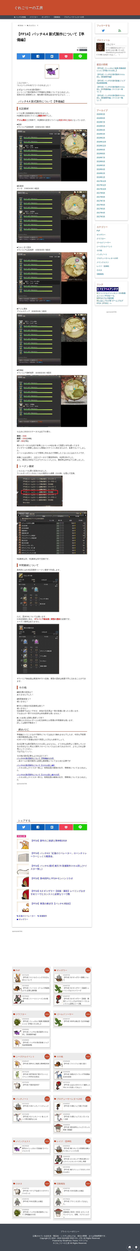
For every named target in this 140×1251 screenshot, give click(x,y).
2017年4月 (101, 213)
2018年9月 (101, 150)
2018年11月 (101, 146)
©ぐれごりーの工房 (61, 1243)
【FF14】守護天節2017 (30, 1085)
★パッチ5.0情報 (20, 17)
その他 (99, 250)
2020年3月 (101, 114)
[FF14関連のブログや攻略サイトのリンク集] (105, 298)
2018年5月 (101, 165)
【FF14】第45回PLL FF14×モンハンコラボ (52, 878)
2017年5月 (101, 209)
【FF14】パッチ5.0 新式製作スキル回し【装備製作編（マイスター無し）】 (111, 97)
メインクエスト (103, 262)
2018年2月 (101, 173)
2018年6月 (101, 161)
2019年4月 (101, 130)
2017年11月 (101, 185)
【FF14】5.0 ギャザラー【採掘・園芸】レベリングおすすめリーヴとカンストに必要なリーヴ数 (76, 1001)
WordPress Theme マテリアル (75, 1241)
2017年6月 (101, 205)
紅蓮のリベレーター (26, 916)
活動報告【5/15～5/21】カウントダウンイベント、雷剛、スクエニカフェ (76, 1214)
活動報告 (57, 17)
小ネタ (99, 270)
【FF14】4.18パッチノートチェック (35, 1106)
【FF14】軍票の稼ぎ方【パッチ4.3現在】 (51, 903)
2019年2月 (101, 138)
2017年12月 (101, 181)
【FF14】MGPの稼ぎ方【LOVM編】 (76, 1021)
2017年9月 (101, 193)
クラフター (34, 17)
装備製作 (42, 916)
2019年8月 (101, 118)
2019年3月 (101, 134)
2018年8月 (101, 154)
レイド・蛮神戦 (103, 266)
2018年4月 (101, 169)
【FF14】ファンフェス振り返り (75, 1064)
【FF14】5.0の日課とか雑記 (32, 1201)
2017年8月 (101, 197)
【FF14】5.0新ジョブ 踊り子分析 (75, 1106)
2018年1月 (101, 177)
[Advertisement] (35, 800)
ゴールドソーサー (104, 242)
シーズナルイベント (104, 246)
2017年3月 (101, 217)
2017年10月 (101, 189)
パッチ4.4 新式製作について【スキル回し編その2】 (38, 775)
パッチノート (102, 254)
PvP (98, 231)
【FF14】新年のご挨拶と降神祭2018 (49, 840)
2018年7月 (101, 157)
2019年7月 (101, 122)
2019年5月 (101, 126)
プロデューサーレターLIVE (74, 17)
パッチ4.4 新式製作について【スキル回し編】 (36, 765)
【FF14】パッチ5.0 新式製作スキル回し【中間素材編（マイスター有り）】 (111, 89)
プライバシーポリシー (70, 1232)
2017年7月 (101, 201)
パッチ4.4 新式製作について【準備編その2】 (35, 758)
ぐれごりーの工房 (28, 8)
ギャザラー (46, 17)
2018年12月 (101, 142)
